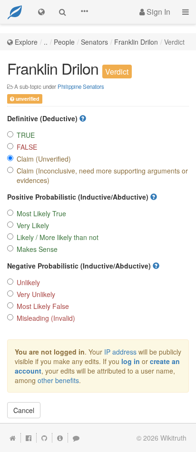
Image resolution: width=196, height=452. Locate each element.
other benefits (58, 380)
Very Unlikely (36, 294)
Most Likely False (43, 306)
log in (130, 361)
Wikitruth (173, 437)
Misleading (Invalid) (46, 318)
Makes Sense (37, 249)
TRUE (26, 135)
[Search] (62, 12)
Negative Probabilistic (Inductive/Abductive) (80, 265)
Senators (94, 42)
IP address (120, 351)
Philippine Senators (81, 86)
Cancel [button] (23, 410)
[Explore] (41, 12)
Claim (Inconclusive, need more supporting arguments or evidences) (102, 175)
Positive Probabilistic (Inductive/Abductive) (78, 197)
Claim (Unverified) (44, 158)
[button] (84, 12)
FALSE (27, 147)
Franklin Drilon (136, 42)
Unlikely (28, 282)
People (64, 42)
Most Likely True (41, 213)
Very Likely (33, 225)
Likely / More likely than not (57, 237)
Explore (26, 42)
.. (46, 42)
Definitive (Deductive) (43, 118)
